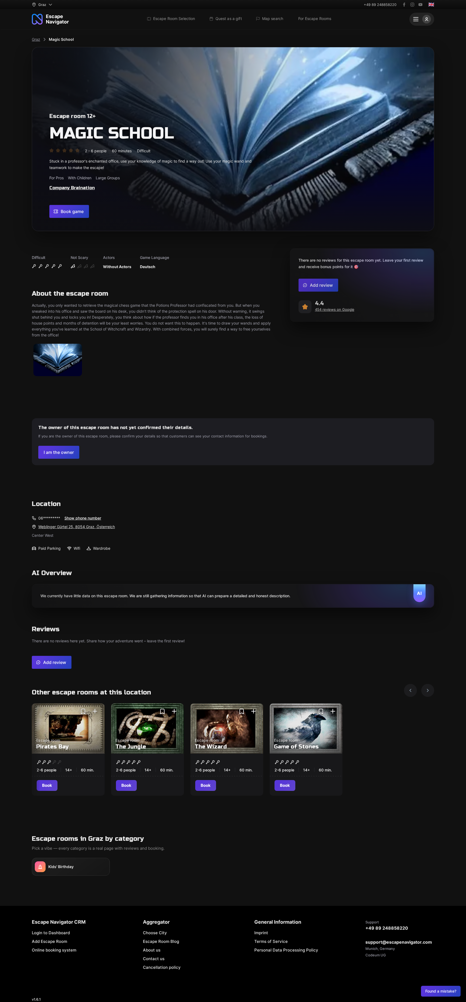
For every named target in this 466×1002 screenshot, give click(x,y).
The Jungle (130, 746)
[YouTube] (420, 4)
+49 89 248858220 (380, 4)
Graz (36, 39)
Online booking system (54, 950)
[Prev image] (410, 690)
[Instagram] (412, 4)
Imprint (261, 932)
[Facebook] (404, 4)
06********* (49, 518)
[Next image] (427, 690)
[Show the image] (58, 360)
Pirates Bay (52, 746)
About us (151, 950)
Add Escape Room (49, 941)
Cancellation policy (162, 967)
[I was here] (95, 711)
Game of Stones (296, 746)
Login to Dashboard (51, 932)
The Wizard (211, 746)
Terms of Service (271, 941)
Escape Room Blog (161, 941)
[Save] (83, 711)
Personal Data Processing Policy (286, 950)
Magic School (61, 39)
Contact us (154, 958)
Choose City (155, 932)
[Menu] (421, 19)
